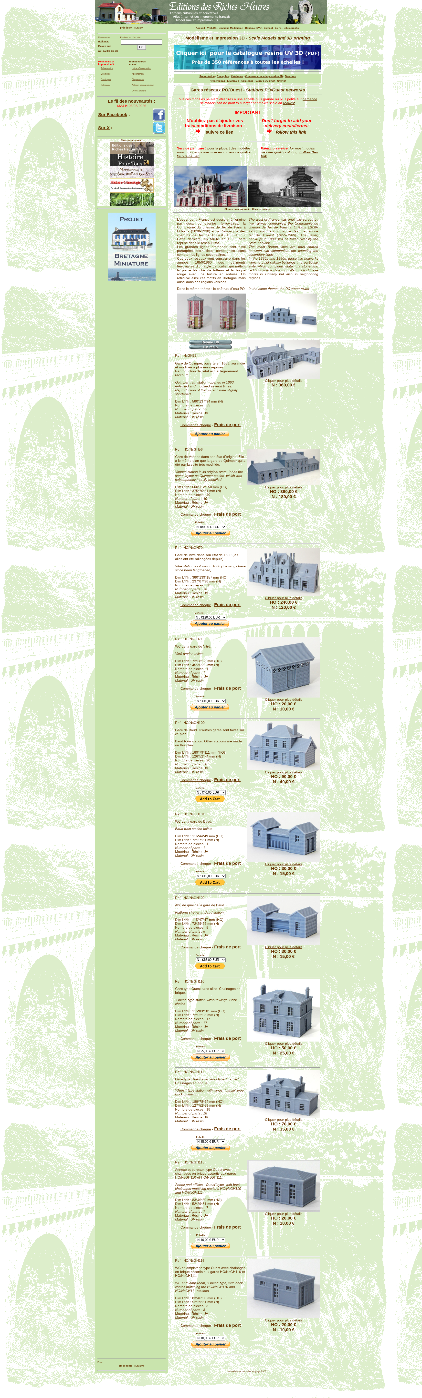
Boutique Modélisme (231, 28)
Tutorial (281, 80)
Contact (268, 28)
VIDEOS (212, 28)
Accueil (200, 28)
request (289, 103)
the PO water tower (294, 289)
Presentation (217, 80)
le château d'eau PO (229, 289)
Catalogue (106, 79)
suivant (138, 27)
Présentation (107, 68)
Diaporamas (138, 79)
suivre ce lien (219, 132)
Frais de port (227, 424)
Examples (233, 80)
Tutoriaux (105, 85)
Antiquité (103, 41)
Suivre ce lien (188, 156)
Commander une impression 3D (264, 76)
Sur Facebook (112, 114)
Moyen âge (104, 46)
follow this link (291, 132)
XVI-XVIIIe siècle (108, 50)
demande (310, 99)
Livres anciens (139, 90)
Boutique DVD (253, 28)
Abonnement (138, 74)
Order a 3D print (264, 80)
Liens (278, 28)
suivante (139, 1365)
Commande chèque (195, 425)
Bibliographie (292, 28)
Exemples (106, 74)
